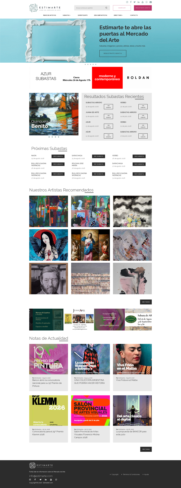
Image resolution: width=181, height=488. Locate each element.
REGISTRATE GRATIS (143, 8)
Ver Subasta (58, 156)
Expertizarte (82, 15)
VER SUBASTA (108, 106)
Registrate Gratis (113, 53)
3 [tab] (90, 64)
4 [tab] (93, 64)
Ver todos (146, 302)
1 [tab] (85, 64)
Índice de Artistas (49, 15)
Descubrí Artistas (100, 15)
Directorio (118, 15)
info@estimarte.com (41, 475)
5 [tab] (95, 64)
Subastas (66, 15)
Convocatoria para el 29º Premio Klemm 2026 (47, 433)
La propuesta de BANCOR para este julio (131, 433)
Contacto (134, 15)
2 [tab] (87, 64)
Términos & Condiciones (131, 474)
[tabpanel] (90, 41)
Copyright (114, 474)
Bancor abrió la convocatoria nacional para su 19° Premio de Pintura (47, 383)
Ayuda (146, 474)
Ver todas (146, 449)
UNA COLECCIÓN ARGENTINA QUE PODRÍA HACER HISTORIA (89, 381)
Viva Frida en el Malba (126, 380)
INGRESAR (122, 8)
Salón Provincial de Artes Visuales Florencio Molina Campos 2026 (86, 434)
